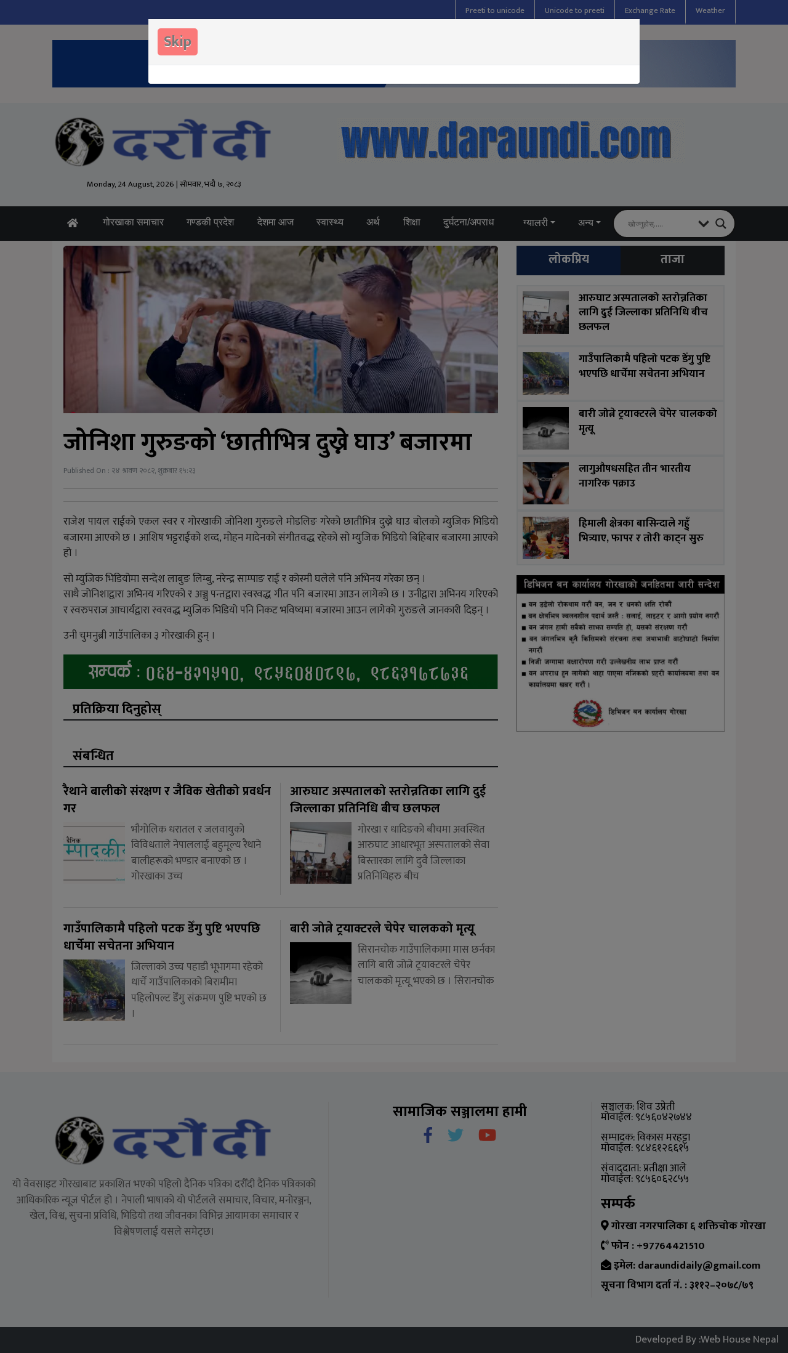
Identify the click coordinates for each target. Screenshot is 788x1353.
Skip (177, 42)
